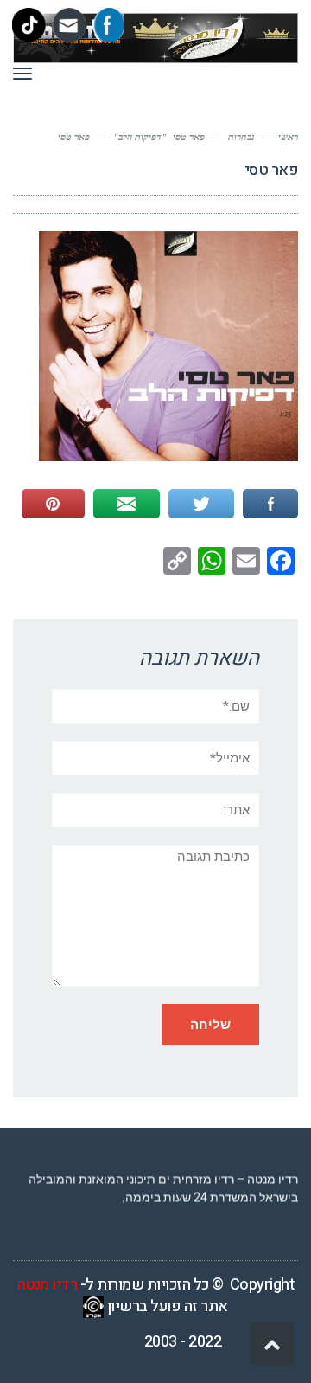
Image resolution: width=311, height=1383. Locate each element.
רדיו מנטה (47, 1284)
